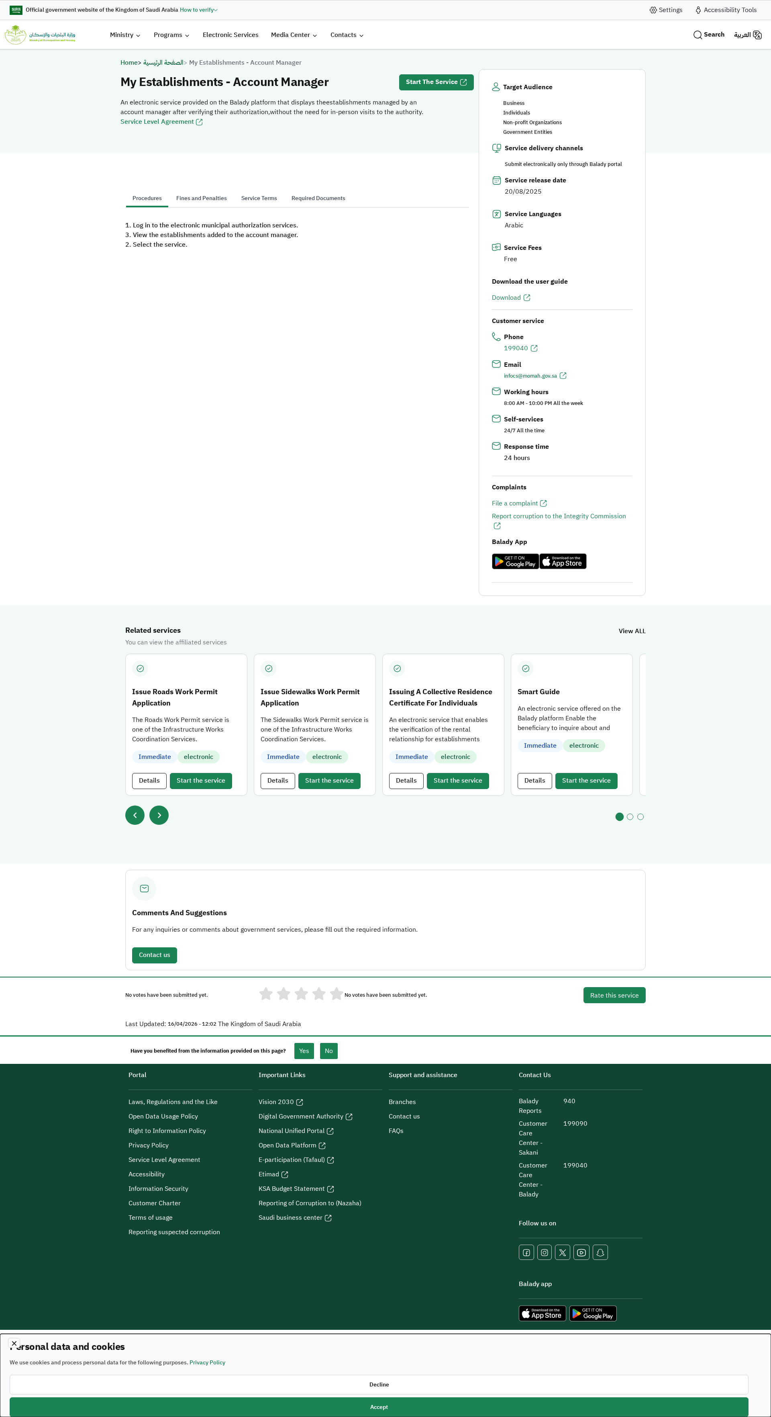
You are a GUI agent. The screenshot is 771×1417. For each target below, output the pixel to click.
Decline (379, 1384)
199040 (516, 348)
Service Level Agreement (157, 122)
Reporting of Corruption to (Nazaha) (310, 1203)
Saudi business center (290, 1218)
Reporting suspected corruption (174, 1232)
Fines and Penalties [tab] (201, 198)
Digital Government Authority (301, 1116)
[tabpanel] (297, 235)
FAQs (396, 1131)
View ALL (632, 631)
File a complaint (515, 503)
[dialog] (385, 1375)
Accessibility (146, 1174)
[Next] (159, 815)
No (329, 1051)
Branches (402, 1102)
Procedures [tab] (147, 198)
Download (506, 298)
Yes (304, 1051)
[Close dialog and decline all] (14, 1343)
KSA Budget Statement (292, 1189)
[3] (640, 817)
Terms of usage (150, 1218)
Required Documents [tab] (318, 198)
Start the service (432, 82)
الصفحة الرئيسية (163, 62)
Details (149, 780)
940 (569, 1101)
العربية (742, 35)
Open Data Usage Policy (163, 1116)
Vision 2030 (276, 1102)
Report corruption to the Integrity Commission (559, 516)
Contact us (154, 955)
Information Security (158, 1189)
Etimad (269, 1174)
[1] (619, 816)
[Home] (40, 35)
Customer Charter (154, 1203)
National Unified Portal (291, 1131)
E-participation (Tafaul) (292, 1160)
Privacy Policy (148, 1145)
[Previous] (135, 815)
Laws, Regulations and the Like (173, 1102)
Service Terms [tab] (259, 198)
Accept (379, 1407)
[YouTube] (581, 1252)
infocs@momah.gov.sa (530, 376)
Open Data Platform (287, 1145)
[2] (630, 817)
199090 (575, 1124)
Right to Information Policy (167, 1131)
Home (129, 62)
